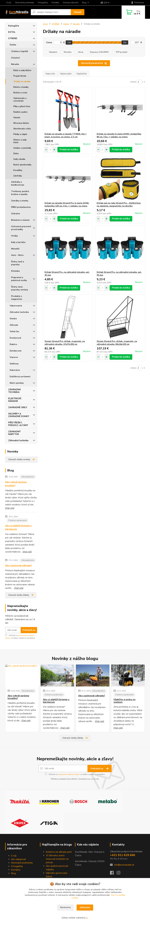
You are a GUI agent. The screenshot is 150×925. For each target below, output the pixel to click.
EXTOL (12, 32)
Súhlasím (85, 907)
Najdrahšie (81, 73)
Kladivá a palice (20, 112)
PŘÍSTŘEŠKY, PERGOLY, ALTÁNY (18, 424)
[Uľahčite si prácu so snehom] (128, 675)
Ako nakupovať (18, 859)
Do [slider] (125, 42)
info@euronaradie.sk (124, 864)
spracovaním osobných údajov (69, 774)
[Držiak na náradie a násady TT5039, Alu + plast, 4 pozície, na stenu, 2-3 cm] (68, 110)
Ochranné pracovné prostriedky (21, 228)
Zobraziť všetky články (18, 595)
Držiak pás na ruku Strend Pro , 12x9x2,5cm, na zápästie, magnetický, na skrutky (119, 204)
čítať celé (9, 508)
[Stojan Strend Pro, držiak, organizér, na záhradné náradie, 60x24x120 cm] (120, 317)
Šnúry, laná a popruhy (17, 263)
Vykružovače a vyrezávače (19, 99)
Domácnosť (15, 337)
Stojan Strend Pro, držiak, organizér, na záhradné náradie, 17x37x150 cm (65, 343)
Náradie (15, 64)
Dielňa (13, 44)
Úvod (45, 24)
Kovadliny (17, 170)
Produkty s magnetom (16, 297)
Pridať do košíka (69, 149)
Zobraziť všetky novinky (19, 459)
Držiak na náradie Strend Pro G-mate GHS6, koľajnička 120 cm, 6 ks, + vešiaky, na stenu (67, 204)
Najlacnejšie (66, 73)
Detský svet (16, 350)
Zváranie (15, 213)
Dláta (15, 153)
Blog (84, 2)
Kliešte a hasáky (20, 87)
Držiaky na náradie (22, 81)
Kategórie (13, 25)
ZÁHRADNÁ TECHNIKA (14, 391)
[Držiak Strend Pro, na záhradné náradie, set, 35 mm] (120, 248)
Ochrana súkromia (70, 2)
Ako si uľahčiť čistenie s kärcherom (18, 527)
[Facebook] (113, 873)
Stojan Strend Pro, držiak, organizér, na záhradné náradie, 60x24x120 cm (117, 343)
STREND (12, 38)
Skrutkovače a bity (22, 128)
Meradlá (15, 248)
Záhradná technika (19, 312)
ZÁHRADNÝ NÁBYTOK (14, 433)
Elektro (13, 344)
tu (87, 917)
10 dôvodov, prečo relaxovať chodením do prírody (57, 859)
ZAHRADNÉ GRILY (17, 407)
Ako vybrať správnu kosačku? (16, 483)
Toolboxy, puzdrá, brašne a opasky (20, 193)
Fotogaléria (43, 2)
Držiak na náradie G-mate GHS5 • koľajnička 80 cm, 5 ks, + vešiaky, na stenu (119, 135)
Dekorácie (15, 370)
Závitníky (17, 176)
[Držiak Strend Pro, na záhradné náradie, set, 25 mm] (68, 248)
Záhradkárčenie (27, 477)
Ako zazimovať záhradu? (18, 565)
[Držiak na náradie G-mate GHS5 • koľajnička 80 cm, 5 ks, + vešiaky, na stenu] (120, 110)
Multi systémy (17, 383)
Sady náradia (19, 159)
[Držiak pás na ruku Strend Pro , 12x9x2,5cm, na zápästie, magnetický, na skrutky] (120, 179)
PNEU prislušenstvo (21, 207)
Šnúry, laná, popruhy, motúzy (19, 288)
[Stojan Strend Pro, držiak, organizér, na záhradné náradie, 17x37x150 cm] (68, 317)
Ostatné (15, 57)
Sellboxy (14, 363)
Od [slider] (69, 42)
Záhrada (14, 325)
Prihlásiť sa (29, 630)
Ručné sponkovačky (22, 164)
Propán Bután (19, 76)
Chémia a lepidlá (19, 51)
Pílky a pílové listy (21, 106)
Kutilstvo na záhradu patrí (59, 851)
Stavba (13, 318)
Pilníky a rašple (20, 134)
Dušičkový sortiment (20, 376)
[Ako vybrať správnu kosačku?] (22, 675)
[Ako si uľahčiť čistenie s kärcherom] (57, 675)
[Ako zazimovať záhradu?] (92, 675)
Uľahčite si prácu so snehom (124, 701)
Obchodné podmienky (24, 2)
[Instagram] (120, 873)
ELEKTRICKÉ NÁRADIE (14, 400)
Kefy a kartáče (18, 242)
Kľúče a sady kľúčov (22, 70)
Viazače (16, 117)
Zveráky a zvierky (19, 200)
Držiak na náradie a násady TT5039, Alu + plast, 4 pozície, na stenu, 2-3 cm (66, 135)
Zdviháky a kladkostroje (17, 183)
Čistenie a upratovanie (17, 520)
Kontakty (55, 2)
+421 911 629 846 (122, 855)
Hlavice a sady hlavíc (20, 141)
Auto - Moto (17, 255)
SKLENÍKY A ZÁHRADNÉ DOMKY (18, 415)
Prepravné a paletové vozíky (19, 279)
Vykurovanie (16, 305)
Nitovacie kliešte (21, 123)
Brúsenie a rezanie (20, 220)
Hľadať (77, 12)
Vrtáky (14, 235)
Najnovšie (50, 73)
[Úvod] (16, 12)
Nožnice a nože (20, 92)
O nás (8, 2)
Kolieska (15, 271)
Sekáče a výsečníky (22, 148)
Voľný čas (14, 331)
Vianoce (14, 357)
